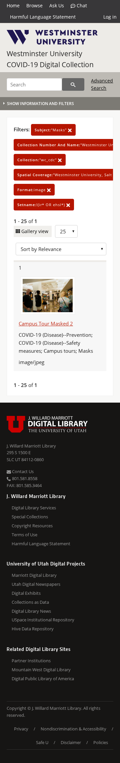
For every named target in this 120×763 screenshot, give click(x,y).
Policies (100, 742)
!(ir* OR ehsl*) (41, 204)
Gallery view (34, 231)
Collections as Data (30, 602)
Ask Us (56, 5)
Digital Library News (31, 611)
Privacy (21, 729)
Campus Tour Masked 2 (46, 323)
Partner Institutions (31, 661)
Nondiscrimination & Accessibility (73, 729)
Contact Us (22, 471)
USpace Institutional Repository (43, 620)
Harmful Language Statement (43, 17)
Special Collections (30, 517)
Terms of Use (24, 535)
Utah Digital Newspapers (36, 584)
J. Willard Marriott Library (31, 446)
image (32, 189)
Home (13, 5)
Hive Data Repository (33, 629)
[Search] (73, 84)
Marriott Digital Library (34, 575)
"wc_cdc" (37, 159)
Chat (81, 5)
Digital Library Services (34, 508)
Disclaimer (71, 742)
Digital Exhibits (26, 593)
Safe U (42, 742)
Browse (34, 5)
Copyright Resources (32, 526)
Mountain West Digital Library (41, 670)
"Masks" (51, 129)
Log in (110, 17)
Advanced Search (102, 84)
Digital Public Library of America (43, 679)
